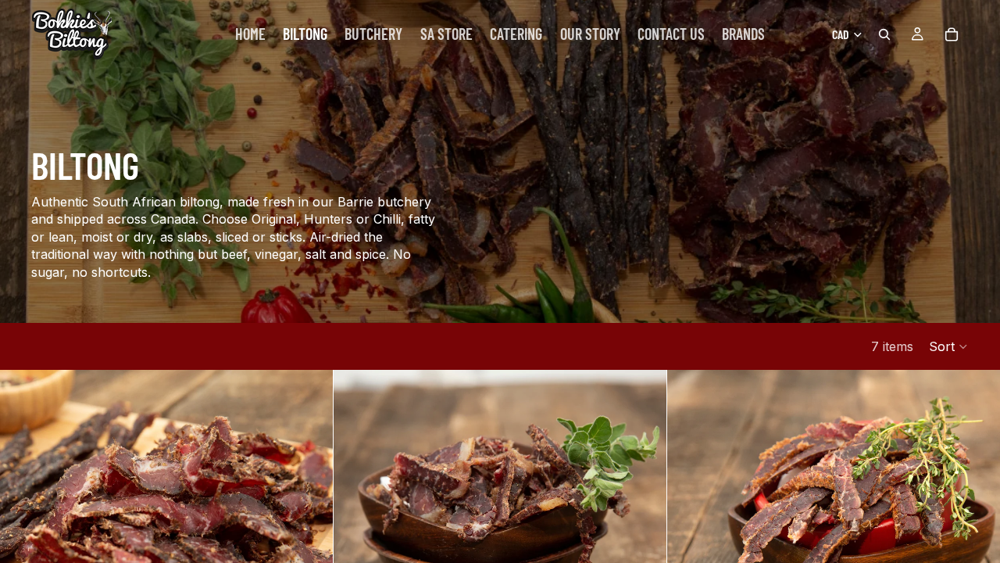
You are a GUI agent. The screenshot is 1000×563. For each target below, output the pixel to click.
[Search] (884, 34)
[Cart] (951, 34)
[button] (949, 346)
